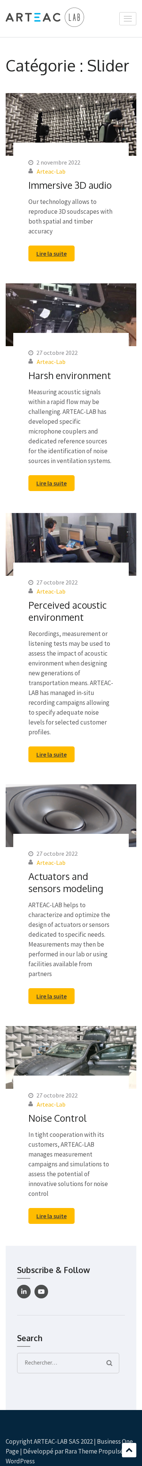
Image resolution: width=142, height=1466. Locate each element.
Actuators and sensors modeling (65, 882)
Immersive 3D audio (70, 185)
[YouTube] (41, 1291)
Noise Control (57, 1118)
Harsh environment (69, 375)
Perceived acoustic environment (67, 611)
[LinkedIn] (24, 1291)
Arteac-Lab (51, 171)
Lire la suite (51, 253)
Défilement (129, 1450)
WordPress (20, 1461)
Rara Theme (81, 1451)
